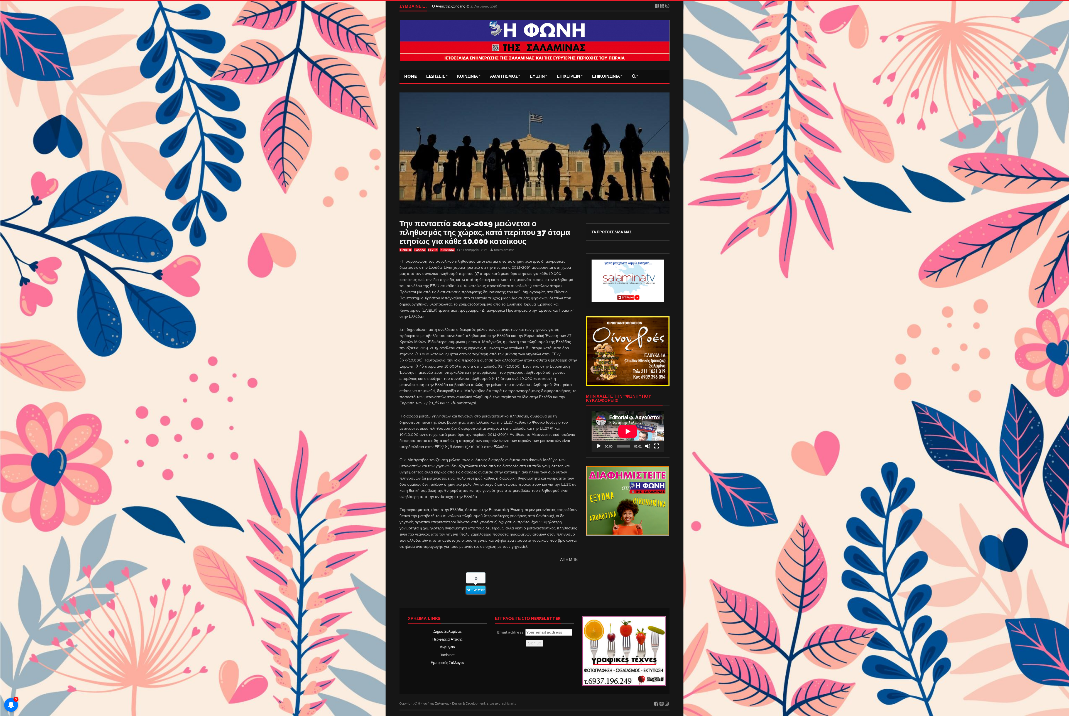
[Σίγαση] (648, 446)
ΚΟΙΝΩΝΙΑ (467, 76)
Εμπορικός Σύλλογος (447, 663)
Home (410, 76)
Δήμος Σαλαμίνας (447, 631)
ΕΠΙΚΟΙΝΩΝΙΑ (606, 76)
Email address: (511, 632)
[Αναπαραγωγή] (599, 446)
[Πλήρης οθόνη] (656, 446)
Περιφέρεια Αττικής (447, 639)
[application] (628, 431)
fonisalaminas (504, 250)
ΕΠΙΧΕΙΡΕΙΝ (568, 76)
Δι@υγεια (447, 647)
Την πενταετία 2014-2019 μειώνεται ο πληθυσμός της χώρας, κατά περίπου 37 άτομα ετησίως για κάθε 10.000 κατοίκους (484, 232)
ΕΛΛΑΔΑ (420, 250)
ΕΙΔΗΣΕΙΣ (435, 76)
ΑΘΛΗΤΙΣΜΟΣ (504, 76)
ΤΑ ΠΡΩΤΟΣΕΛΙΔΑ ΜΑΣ (612, 232)
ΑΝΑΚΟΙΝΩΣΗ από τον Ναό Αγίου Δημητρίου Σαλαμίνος (477, 6)
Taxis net (447, 655)
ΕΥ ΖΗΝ (537, 76)
